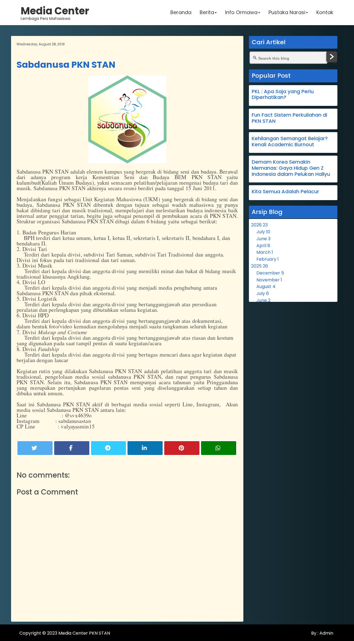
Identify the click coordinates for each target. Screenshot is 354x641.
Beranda (180, 12)
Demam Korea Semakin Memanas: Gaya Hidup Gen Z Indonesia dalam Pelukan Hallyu (291, 167)
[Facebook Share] (71, 448)
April (263, 245)
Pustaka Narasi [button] (287, 12)
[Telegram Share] (108, 448)
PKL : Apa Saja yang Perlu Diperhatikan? (283, 94)
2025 (259, 266)
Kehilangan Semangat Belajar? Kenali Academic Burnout (290, 141)
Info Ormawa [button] (241, 12)
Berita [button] (207, 12)
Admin (325, 633)
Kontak (324, 12)
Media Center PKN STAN (84, 633)
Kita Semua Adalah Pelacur (285, 191)
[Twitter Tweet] (35, 448)
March (264, 252)
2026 (259, 225)
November (269, 280)
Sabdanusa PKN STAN (66, 64)
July (263, 232)
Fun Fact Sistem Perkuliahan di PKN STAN (289, 117)
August (265, 286)
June (263, 239)
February (267, 259)
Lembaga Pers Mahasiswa (55, 12)
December (270, 273)
